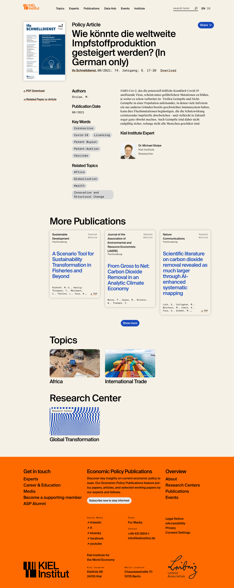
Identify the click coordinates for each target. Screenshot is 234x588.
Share (204, 25)
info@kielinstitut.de (141, 538)
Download (168, 70)
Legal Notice (174, 519)
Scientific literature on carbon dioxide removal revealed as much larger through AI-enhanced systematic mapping (185, 273)
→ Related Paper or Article (40, 99)
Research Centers (182, 485)
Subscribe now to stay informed (109, 500)
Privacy (170, 528)
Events (171, 497)
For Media (135, 522)
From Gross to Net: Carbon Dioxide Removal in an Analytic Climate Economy (128, 277)
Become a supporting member (52, 497)
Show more (130, 323)
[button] (60, 8)
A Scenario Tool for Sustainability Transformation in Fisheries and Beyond (73, 265)
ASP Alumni (34, 503)
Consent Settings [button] (177, 533)
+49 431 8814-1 (138, 534)
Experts (30, 479)
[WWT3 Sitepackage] (36, 7)
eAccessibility (175, 523)
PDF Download (35, 91)
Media (29, 491)
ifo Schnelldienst (84, 70)
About (171, 479)
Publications (177, 491)
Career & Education (42, 485)
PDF (95, 293)
